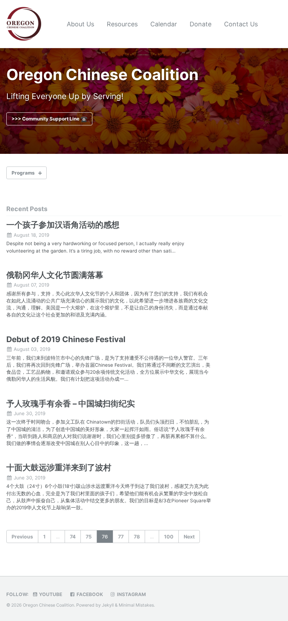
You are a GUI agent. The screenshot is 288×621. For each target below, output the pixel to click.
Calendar (163, 24)
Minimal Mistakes (136, 605)
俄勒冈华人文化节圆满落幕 (54, 275)
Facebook (89, 594)
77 (121, 537)
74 (73, 537)
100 (169, 537)
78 (137, 537)
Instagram (131, 594)
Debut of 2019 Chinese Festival (65, 339)
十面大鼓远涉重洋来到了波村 (58, 467)
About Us (80, 24)
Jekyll (108, 605)
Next (189, 537)
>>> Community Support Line (46, 119)
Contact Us (241, 24)
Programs (23, 173)
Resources (122, 24)
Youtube (50, 594)
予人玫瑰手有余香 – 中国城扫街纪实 (70, 403)
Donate (200, 24)
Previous (22, 537)
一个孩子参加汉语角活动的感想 (62, 224)
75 (89, 537)
